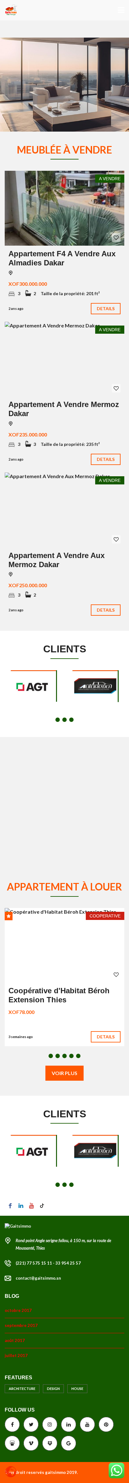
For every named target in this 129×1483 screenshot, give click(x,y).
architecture (22, 1388)
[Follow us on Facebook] (10, 1205)
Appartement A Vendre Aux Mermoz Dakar (56, 560)
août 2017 (15, 1340)
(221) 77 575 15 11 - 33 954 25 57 (48, 1263)
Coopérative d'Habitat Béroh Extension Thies (59, 995)
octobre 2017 (18, 1310)
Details (106, 308)
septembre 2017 (21, 1325)
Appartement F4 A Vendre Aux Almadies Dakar (62, 258)
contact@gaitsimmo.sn (38, 1278)
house (77, 1388)
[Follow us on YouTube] (31, 1205)
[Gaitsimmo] (8, 10)
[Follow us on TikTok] (42, 1205)
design (53, 1388)
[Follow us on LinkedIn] (20, 1205)
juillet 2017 (16, 1355)
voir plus (65, 1073)
